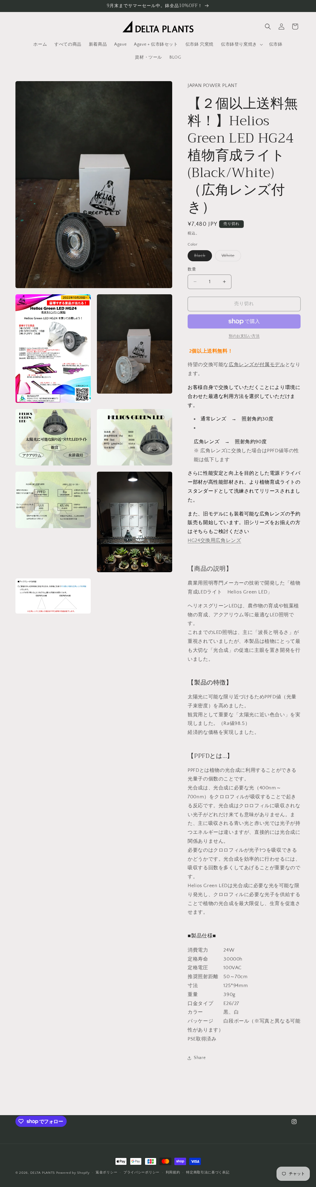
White (230, 257)
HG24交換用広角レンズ (214, 540)
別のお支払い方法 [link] (244, 336)
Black (202, 257)
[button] (241, 44)
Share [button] (200, 1057)
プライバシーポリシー (141, 1172)
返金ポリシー (106, 1172)
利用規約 (173, 1172)
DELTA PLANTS (42, 1173)
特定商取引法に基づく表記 (207, 1172)
